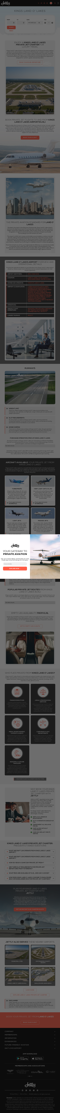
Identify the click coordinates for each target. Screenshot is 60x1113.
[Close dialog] (58, 536)
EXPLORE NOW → (15, 568)
